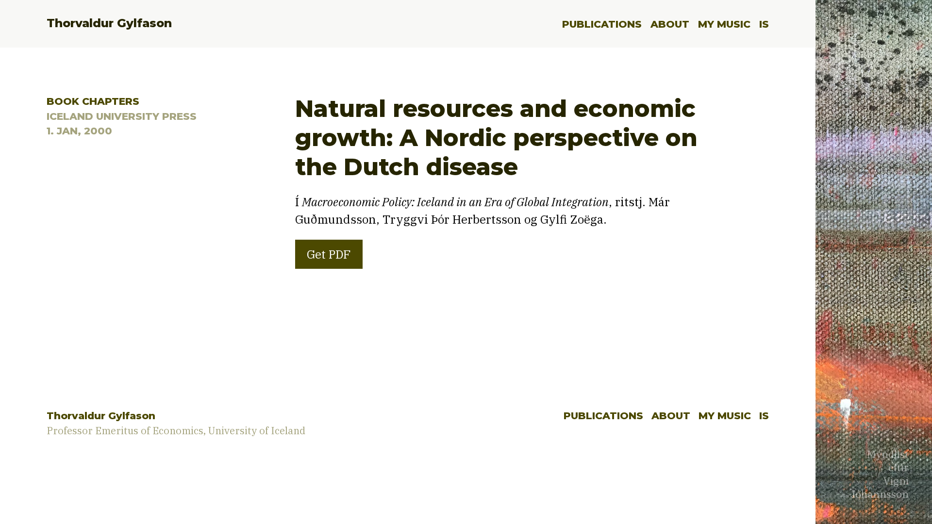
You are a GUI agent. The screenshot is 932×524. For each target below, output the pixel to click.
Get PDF (329, 254)
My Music (724, 24)
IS (764, 24)
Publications (602, 24)
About (669, 24)
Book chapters (93, 101)
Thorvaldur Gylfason (109, 23)
